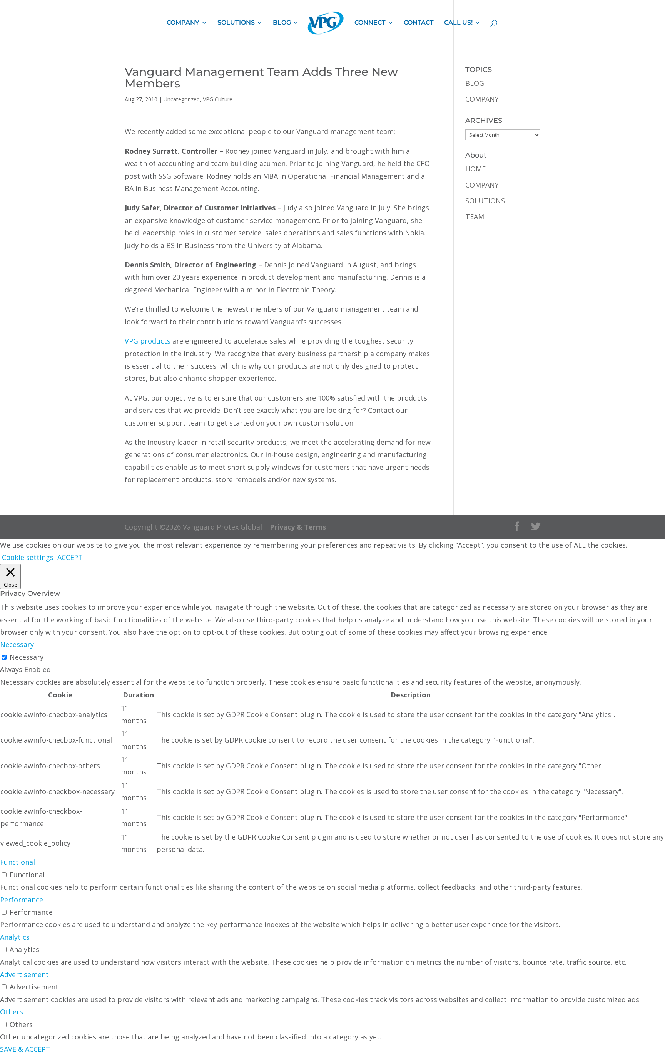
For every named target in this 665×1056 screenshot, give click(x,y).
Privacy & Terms (298, 526)
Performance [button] (21, 899)
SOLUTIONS (236, 23)
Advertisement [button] (24, 974)
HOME (475, 168)
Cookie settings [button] (27, 557)
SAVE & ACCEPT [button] (25, 1049)
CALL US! (458, 23)
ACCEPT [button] (70, 557)
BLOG (282, 23)
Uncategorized (182, 99)
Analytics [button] (15, 937)
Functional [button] (17, 862)
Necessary (26, 657)
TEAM (474, 216)
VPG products (147, 340)
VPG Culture (217, 99)
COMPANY (183, 23)
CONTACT (419, 23)
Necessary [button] (17, 644)
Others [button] (11, 1011)
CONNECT (370, 23)
